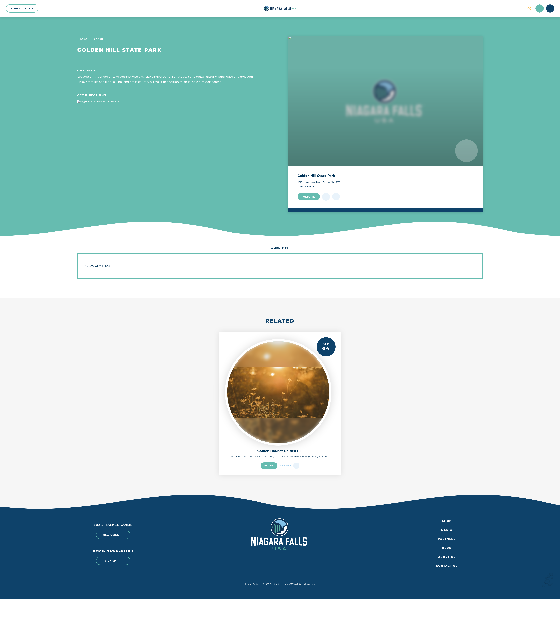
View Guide (110, 534)
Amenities (280, 248)
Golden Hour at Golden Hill (280, 451)
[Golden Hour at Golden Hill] (278, 392)
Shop (447, 521)
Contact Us (447, 566)
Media (447, 530)
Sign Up (110, 560)
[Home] (280, 8)
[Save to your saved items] (326, 197)
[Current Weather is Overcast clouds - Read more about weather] (529, 8)
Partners (447, 539)
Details (268, 465)
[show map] (336, 196)
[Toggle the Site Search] (540, 8)
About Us (447, 557)
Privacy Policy (252, 584)
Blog (447, 548)
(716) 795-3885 (306, 186)
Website (308, 196)
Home (84, 39)
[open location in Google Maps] (166, 101)
